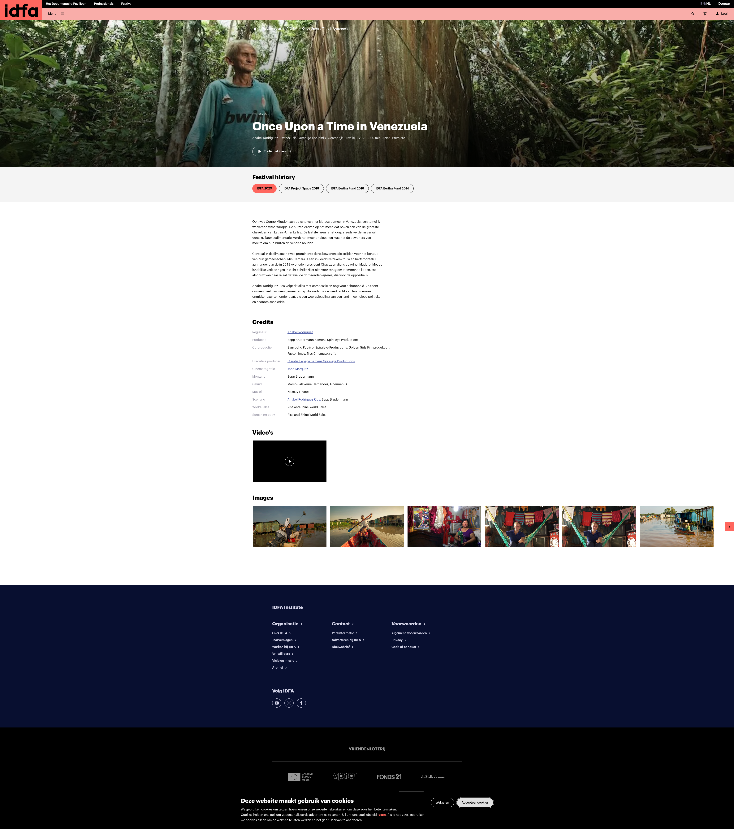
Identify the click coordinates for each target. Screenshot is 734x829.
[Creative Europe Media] (300, 776)
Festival (126, 3)
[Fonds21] (389, 776)
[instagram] (289, 703)
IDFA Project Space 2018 (301, 188)
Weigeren (442, 802)
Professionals (104, 3)
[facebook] (301, 703)
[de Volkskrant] (433, 776)
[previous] (4, 526)
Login (725, 13)
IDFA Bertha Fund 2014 (392, 188)
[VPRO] (345, 776)
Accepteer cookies (475, 802)
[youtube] (276, 703)
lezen (382, 814)
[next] (729, 526)
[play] (289, 461)
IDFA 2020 (264, 188)
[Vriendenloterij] (367, 749)
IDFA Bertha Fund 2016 (347, 188)
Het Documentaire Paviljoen (66, 3)
